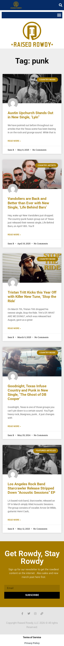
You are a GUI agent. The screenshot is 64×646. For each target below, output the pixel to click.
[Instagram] (35, 613)
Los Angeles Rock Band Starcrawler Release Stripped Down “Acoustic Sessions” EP (31, 488)
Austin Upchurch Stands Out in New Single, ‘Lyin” (30, 115)
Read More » (14, 141)
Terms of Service (32, 637)
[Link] (41, 613)
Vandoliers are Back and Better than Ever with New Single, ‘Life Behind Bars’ (28, 203)
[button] (60, 5)
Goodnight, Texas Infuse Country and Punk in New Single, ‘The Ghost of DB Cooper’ (28, 392)
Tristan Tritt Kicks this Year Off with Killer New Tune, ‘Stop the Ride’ (32, 296)
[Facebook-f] (22, 613)
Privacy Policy (32, 643)
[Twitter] (28, 613)
